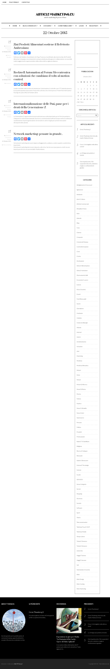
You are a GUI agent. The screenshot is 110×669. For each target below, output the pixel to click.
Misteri (79, 370)
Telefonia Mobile (81, 532)
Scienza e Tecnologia (83, 465)
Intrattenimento (81, 342)
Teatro (79, 517)
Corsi (78, 251)
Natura (79, 399)
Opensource (80, 418)
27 (81, 99)
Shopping (79, 494)
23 (90, 96)
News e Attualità (82, 408)
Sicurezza (79, 498)
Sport (78, 513)
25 (96, 96)
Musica (79, 394)
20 (81, 96)
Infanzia (79, 327)
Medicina (79, 361)
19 (78, 96)
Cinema (79, 232)
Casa (78, 228)
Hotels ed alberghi (82, 323)
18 (96, 92)
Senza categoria (81, 484)
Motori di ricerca (82, 384)
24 (93, 96)
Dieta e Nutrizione (82, 270)
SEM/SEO (80, 479)
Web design (80, 579)
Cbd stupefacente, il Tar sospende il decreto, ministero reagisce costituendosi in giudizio (98, 641)
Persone (79, 422)
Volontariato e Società (83, 570)
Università (80, 551)
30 (90, 99)
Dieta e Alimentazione (83, 266)
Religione (79, 446)
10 (93, 89)
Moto (78, 375)
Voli (78, 565)
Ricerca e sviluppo (82, 451)
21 (84, 96)
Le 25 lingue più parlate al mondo (97, 632)
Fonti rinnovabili (81, 299)
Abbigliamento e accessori (84, 185)
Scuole (79, 475)
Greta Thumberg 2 (85, 129)
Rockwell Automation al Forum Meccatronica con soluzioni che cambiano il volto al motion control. (42, 76)
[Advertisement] (85, 47)
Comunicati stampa (82, 242)
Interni (79, 337)
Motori (79, 380)
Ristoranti (79, 456)
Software (79, 508)
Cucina (79, 256)
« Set (78, 102)
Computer (80, 237)
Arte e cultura (81, 199)
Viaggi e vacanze (81, 560)
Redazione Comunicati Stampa (8, 48)
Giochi (78, 304)
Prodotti (79, 432)
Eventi (78, 294)
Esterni (79, 285)
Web (78, 574)
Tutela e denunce (82, 541)
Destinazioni (80, 261)
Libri (78, 351)
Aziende (79, 218)
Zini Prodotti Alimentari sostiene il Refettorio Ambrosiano (41, 46)
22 (87, 96)
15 (87, 92)
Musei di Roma (81, 389)
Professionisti (81, 437)
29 (87, 99)
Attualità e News (82, 209)
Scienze (79, 470)
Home (4, 2)
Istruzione (79, 346)
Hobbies (79, 318)
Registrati (93, 26)
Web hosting (80, 584)
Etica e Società (81, 289)
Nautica (79, 403)
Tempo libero (81, 536)
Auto (78, 213)
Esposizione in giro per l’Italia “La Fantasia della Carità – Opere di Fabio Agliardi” (67, 639)
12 (78, 92)
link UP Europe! (18, 664)
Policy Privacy (14, 2)
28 (84, 99)
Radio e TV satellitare (83, 441)
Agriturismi (80, 190)
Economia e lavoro (82, 280)
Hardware (8, 83)
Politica (79, 427)
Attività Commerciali (83, 204)
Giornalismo (80, 308)
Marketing (80, 356)
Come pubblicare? (65, 26)
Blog (78, 223)
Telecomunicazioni (82, 522)
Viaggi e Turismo (81, 555)
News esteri (80, 413)
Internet (79, 332)
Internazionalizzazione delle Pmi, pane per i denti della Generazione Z (41, 105)
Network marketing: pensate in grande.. (38, 134)
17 (93, 92)
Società (79, 503)
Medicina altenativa (82, 365)
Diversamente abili (82, 275)
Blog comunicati (30, 26)
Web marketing (7, 145)
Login (81, 26)
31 (93, 99)
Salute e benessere (82, 460)
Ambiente (79, 194)
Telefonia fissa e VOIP (83, 527)
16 (90, 92)
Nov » (82, 102)
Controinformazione (82, 247)
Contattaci (26, 2)
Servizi (79, 489)
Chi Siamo (47, 26)
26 (78, 99)
